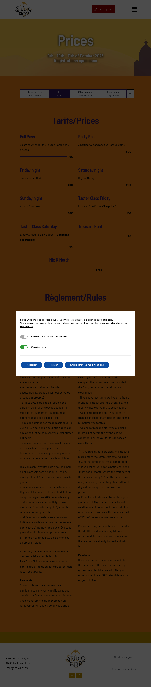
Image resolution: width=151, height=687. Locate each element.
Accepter (32, 365)
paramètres (26, 326)
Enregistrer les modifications (87, 365)
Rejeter (53, 365)
